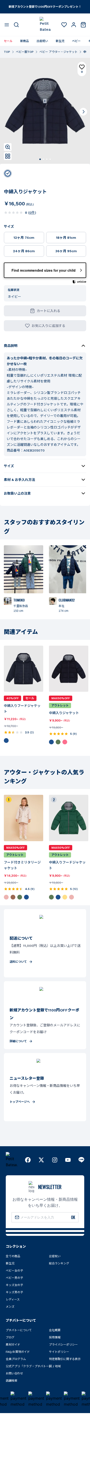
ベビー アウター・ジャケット (58, 52)
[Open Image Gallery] (8, 156)
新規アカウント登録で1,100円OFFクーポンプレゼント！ (45, 6)
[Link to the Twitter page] (41, 1160)
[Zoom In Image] (8, 147)
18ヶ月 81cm (66, 237)
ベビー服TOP (25, 52)
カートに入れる (48, 311)
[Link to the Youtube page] (68, 1160)
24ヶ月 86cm (24, 251)
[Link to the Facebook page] (28, 1160)
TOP (7, 52)
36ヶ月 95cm (66, 251)
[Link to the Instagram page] (55, 1160)
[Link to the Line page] (81, 1160)
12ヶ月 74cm (23, 237)
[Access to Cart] (83, 25)
